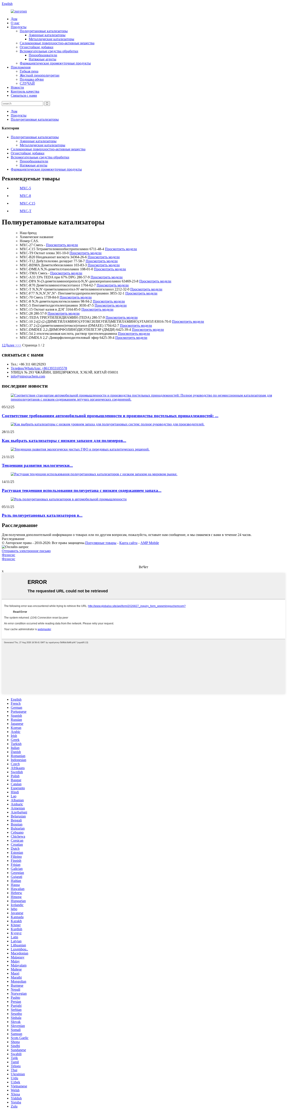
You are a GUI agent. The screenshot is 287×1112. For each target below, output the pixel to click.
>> (19, 345)
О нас (15, 23)
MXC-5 (25, 188)
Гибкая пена (29, 71)
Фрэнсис (8, 555)
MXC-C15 (27, 203)
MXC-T (25, 211)
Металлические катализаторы (51, 39)
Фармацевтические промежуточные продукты (55, 63)
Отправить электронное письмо (26, 551)
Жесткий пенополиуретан (39, 75)
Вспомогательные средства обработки (49, 51)
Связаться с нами (24, 95)
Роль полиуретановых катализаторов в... (42, 515)
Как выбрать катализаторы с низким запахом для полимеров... (64, 440)
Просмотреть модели (62, 245)
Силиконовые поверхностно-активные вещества (57, 43)
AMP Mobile (149, 543)
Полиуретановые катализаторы (44, 31)
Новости (17, 87)
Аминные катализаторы (47, 35)
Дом (14, 19)
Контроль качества (25, 91)
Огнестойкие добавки (36, 47)
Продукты (18, 27)
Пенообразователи (43, 55)
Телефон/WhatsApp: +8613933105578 (39, 368)
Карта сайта (128, 543)
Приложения (20, 67)
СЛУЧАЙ (27, 83)
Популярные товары (100, 543)
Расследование (13, 539)
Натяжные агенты (42, 59)
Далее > (11, 345)
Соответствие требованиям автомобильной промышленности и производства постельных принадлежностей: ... (110, 415)
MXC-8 (25, 196)
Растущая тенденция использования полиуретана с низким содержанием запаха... (81, 490)
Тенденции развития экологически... (37, 465)
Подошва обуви (32, 79)
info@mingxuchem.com (28, 376)
